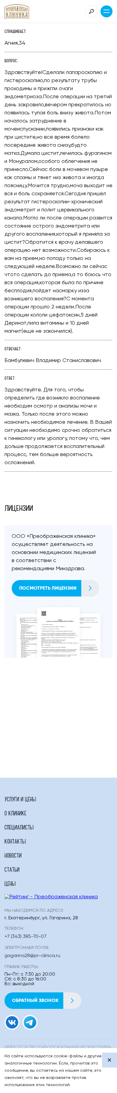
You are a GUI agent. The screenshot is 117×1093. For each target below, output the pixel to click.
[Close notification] (109, 1060)
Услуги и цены (20, 799)
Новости (13, 855)
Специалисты (19, 827)
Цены (10, 883)
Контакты (15, 841)
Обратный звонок (35, 1000)
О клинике (15, 813)
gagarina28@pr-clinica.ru (32, 955)
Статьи (12, 869)
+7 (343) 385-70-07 (25, 936)
